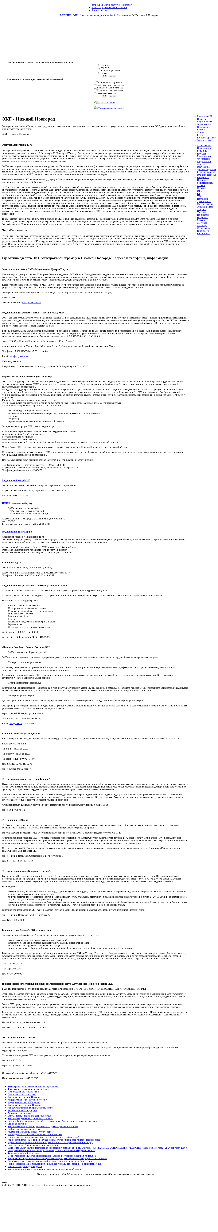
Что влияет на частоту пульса (22, 1110)
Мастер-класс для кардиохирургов (25, 1166)
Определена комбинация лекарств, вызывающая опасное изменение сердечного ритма (51, 1150)
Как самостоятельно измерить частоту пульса (30, 1107)
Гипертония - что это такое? (22, 1094)
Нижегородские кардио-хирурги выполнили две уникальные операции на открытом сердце (54, 1164)
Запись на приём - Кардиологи (23, 1153)
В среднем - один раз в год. (110, 87)
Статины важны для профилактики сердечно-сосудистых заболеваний (43, 1137)
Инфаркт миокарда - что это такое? (25, 1129)
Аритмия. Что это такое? (20, 1113)
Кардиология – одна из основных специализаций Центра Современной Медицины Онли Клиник (57, 1158)
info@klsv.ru (15, 723)
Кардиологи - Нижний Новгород (24, 1097)
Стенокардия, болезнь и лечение (24, 1091)
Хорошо (105, 67)
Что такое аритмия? (17, 1123)
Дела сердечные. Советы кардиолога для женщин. (33, 1145)
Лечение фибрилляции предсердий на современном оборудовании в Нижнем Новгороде (53, 1121)
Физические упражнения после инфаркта (29, 1089)
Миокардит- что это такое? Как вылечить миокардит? (35, 1134)
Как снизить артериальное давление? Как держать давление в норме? (43, 1126)
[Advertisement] (109, 40)
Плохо (104, 73)
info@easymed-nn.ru (19, 356)
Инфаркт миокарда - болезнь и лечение (27, 1099)
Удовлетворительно (110, 70)
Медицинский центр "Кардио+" (24, 1102)
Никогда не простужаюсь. (109, 82)
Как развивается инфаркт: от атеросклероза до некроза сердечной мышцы (45, 1169)
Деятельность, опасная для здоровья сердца (29, 1115)
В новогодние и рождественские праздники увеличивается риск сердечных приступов (52, 1156)
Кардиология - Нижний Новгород (25, 1105)
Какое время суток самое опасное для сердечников (33, 1086)
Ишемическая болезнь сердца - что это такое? (31, 1131)
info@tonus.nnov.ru (31, 302)
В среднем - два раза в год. (109, 90)
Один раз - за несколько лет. (110, 85)
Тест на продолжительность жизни (109, 7)
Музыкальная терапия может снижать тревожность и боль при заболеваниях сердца (50, 1142)
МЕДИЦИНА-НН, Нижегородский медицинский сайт (88, 15)
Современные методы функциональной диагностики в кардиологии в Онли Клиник (51, 1161)
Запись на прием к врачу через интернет (112, 5)
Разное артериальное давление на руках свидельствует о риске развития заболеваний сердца (54, 1139)
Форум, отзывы (99, 10)
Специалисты (124, 15)
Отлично (105, 65)
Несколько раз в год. (106, 93)
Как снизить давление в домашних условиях (30, 1118)
